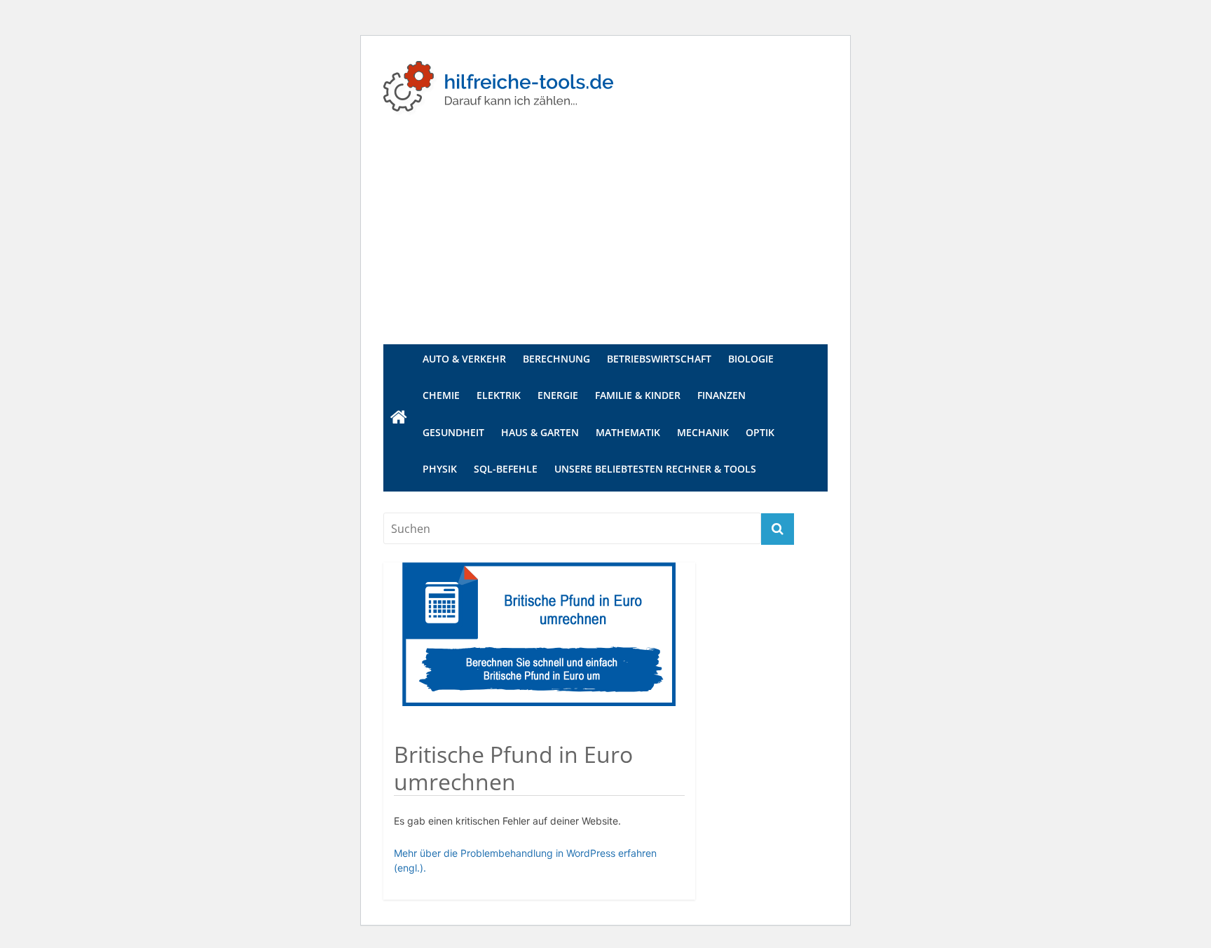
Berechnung (556, 358)
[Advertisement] (605, 239)
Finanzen (721, 395)
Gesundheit (453, 432)
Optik (760, 432)
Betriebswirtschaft (659, 358)
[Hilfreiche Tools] (398, 418)
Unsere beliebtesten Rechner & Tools (655, 468)
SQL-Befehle (506, 468)
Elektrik (499, 395)
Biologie (751, 358)
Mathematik (628, 432)
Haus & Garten (540, 432)
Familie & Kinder (637, 395)
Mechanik (703, 432)
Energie (558, 395)
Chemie (441, 395)
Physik (440, 468)
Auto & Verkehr (464, 358)
